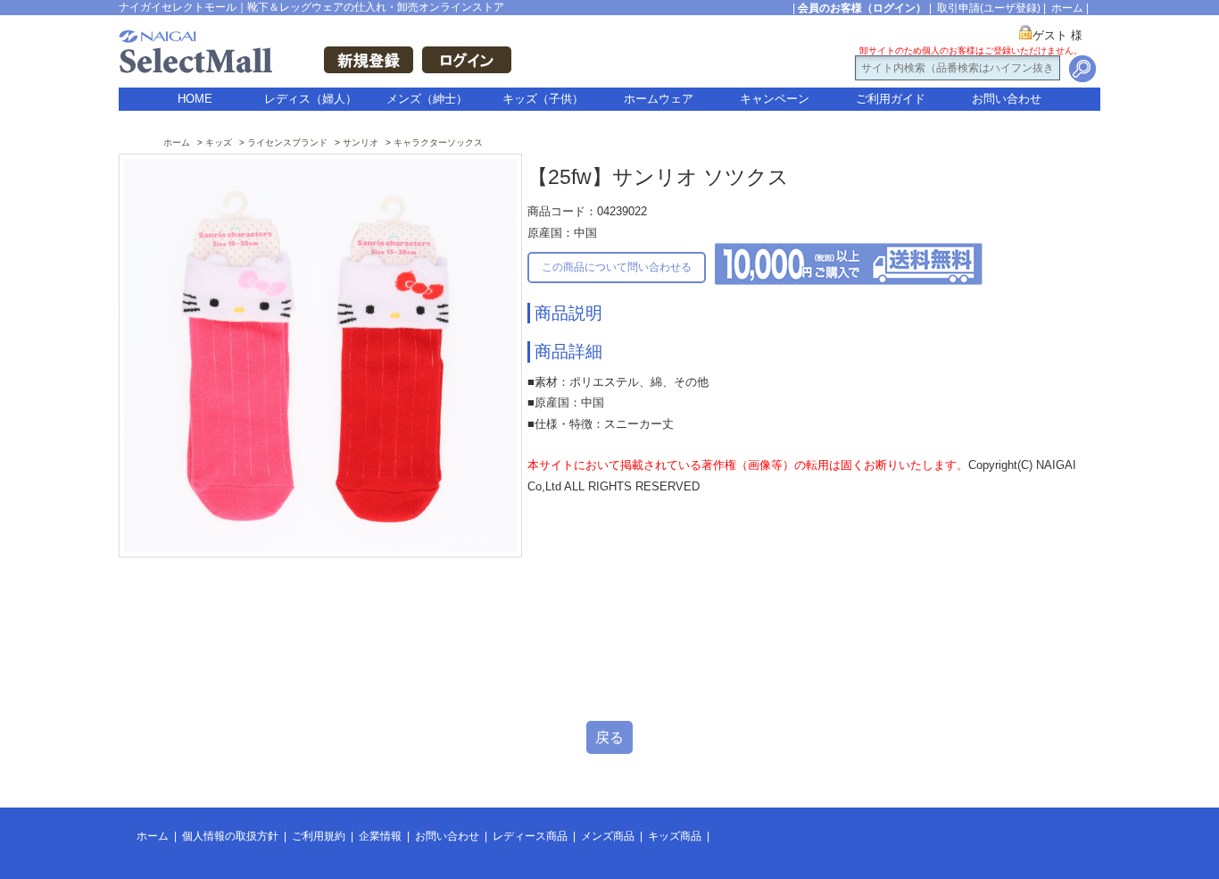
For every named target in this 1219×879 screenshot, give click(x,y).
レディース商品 (530, 836)
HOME (195, 98)
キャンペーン (774, 98)
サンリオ (360, 142)
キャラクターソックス (438, 142)
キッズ (218, 142)
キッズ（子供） (543, 98)
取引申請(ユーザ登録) (989, 8)
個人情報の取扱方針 (230, 836)
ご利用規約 (318, 836)
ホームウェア (658, 98)
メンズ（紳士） (427, 98)
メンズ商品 (607, 836)
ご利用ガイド (890, 98)
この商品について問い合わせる (617, 267)
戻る (609, 737)
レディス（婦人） (310, 98)
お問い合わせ (1006, 98)
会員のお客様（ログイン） (862, 8)
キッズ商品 (674, 836)
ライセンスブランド (287, 142)
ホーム (1067, 8)
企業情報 (380, 836)
